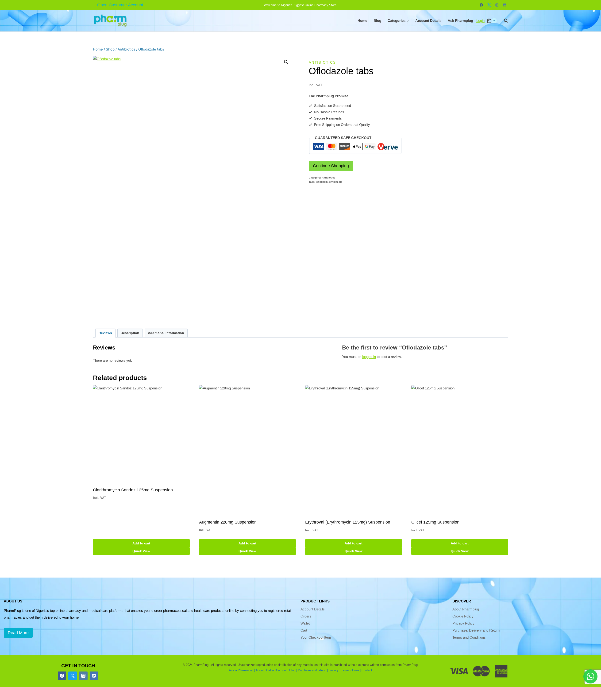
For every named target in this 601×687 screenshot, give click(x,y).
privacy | (334, 670)
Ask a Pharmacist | (242, 670)
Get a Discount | (277, 670)
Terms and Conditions (469, 637)
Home (362, 21)
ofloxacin (322, 181)
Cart (303, 630)
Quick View (141, 551)
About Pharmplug (465, 609)
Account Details (428, 21)
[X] (489, 5)
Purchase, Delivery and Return (476, 630)
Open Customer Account (120, 5)
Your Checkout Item (315, 637)
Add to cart (141, 543)
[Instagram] (496, 5)
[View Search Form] (503, 21)
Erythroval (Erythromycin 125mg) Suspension (347, 522)
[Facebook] (481, 5)
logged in (369, 357)
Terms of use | (351, 670)
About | (260, 670)
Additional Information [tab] (166, 333)
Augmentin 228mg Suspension (228, 522)
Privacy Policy (463, 623)
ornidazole (335, 181)
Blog (377, 21)
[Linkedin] (504, 5)
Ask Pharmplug (460, 21)
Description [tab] (130, 333)
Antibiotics (322, 62)
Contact (367, 670)
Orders (305, 616)
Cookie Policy (463, 616)
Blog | (293, 670)
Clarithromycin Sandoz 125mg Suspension (133, 490)
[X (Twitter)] (72, 675)
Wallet (305, 623)
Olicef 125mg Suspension (435, 522)
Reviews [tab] (105, 333)
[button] (286, 62)
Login (480, 21)
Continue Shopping (331, 165)
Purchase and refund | (313, 670)
